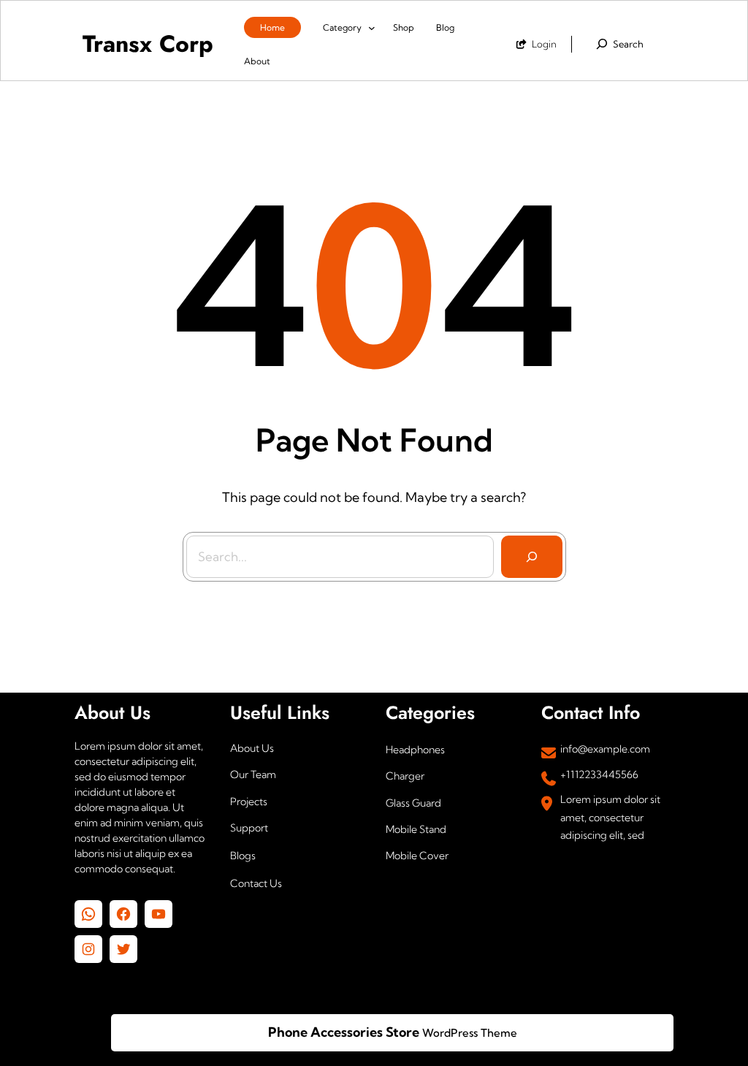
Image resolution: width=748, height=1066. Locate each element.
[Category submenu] (371, 27)
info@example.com (605, 748)
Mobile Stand (416, 829)
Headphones (415, 749)
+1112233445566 (599, 774)
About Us (252, 748)
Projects (248, 801)
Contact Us (256, 883)
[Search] (531, 557)
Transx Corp (148, 44)
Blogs (243, 855)
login (544, 44)
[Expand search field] (618, 43)
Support (249, 827)
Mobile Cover (417, 855)
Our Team (253, 774)
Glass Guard (413, 803)
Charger (405, 776)
